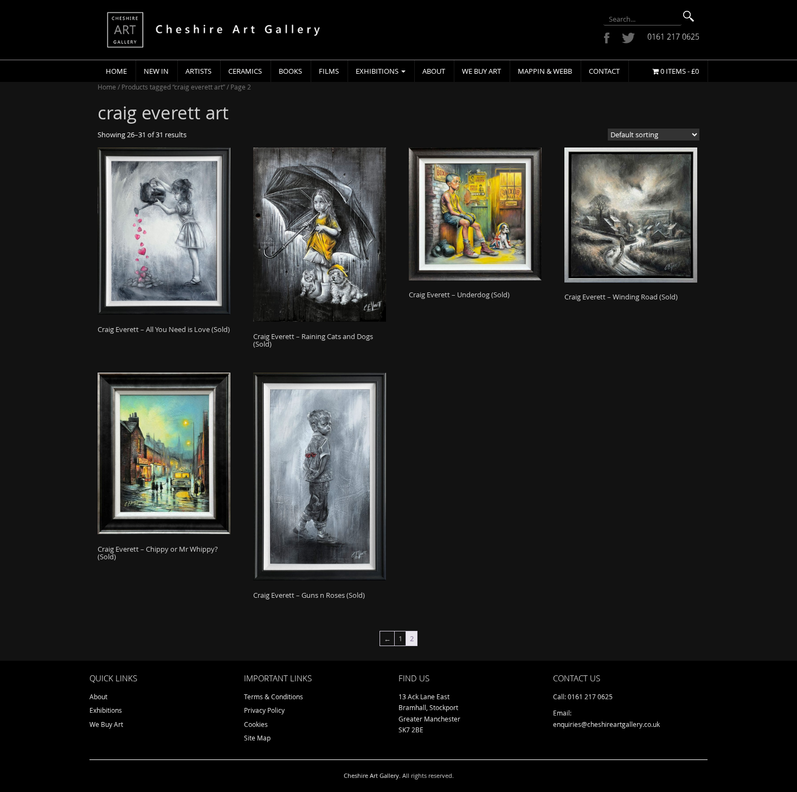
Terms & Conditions (273, 696)
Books (290, 71)
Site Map (257, 737)
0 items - (679, 71)
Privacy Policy (264, 710)
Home (116, 71)
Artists (198, 71)
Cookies (256, 724)
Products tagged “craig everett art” (173, 86)
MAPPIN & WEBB (545, 71)
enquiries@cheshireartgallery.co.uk (606, 724)
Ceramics (245, 71)
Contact (604, 71)
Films (329, 71)
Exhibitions (378, 71)
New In (156, 71)
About (433, 71)
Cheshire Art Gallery (371, 775)
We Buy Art (481, 71)
